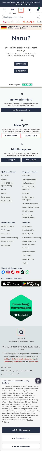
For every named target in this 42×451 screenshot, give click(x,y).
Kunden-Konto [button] (11, 136)
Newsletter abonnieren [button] (21, 110)
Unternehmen (27, 226)
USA (10, 341)
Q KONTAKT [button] (21, 71)
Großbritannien (18, 341)
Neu (18, 22)
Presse (3, 193)
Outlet (24, 263)
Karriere (25, 248)
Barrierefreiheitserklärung (31, 238)
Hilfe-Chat (5, 175)
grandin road (5, 374)
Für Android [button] (31, 160)
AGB (6, 359)
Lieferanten (5, 197)
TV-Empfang (26, 255)
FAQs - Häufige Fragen (30, 207)
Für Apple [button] (11, 160)
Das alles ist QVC (28, 230)
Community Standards (13, 361)
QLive (3, 189)
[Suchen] (38, 17)
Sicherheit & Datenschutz (31, 203)
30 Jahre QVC (28, 22)
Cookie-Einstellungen (21, 446)
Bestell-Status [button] (31, 136)
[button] (4, 11)
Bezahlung (26, 193)
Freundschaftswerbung (9, 238)
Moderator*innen (28, 252)
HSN (2, 371)
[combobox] (19, 17)
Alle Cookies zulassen (21, 430)
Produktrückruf (6, 201)
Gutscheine (5, 234)
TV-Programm (6, 230)
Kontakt (4, 179)
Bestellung (26, 175)
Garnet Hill (28, 371)
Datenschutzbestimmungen (23, 359)
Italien (26, 341)
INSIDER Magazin (7, 226)
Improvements (15, 374)
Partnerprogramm (7, 241)
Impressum (33, 361)
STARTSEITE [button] (21, 64)
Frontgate (20, 371)
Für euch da (5, 245)
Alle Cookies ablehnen (21, 438)
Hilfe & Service (27, 211)
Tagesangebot (8, 22)
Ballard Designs (10, 371)
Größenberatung (28, 183)
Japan (32, 341)
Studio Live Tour (28, 259)
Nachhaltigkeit (27, 234)
